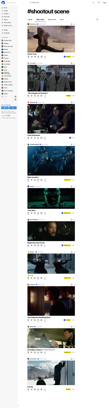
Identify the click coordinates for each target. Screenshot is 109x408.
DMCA (14, 113)
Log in (104, 2)
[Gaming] (9, 55)
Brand (12, 111)
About (2, 111)
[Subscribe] (15, 96)
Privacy (7, 113)
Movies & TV (67, 179)
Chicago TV (33, 284)
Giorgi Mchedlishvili (34, 144)
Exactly (30, 387)
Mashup (68, 56)
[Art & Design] (9, 61)
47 (73, 137)
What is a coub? (8, 25)
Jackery (32, 186)
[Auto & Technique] (9, 90)
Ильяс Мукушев (34, 219)
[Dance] (9, 87)
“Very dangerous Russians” (37, 93)
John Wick (31, 210)
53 (73, 95)
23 (73, 278)
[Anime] (9, 96)
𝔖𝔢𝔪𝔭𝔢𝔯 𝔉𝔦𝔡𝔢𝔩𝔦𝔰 (33, 63)
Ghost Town (32, 54)
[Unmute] (29, 89)
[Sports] (9, 70)
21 (73, 352)
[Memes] (9, 93)
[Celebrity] (9, 78)
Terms (3, 113)
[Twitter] (5, 107)
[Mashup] (9, 49)
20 (73, 213)
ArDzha (32, 326)
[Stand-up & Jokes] (9, 46)
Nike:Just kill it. (33, 177)
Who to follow (7, 22)
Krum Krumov (33, 24)
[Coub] (3, 2)
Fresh (62, 19)
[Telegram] (13, 107)
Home (5, 8)
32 (73, 56)
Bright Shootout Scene (36, 243)
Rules (11, 113)
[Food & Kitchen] (9, 75)
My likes (6, 30)
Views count (52, 19)
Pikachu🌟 (32, 251)
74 (73, 179)
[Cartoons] (9, 58)
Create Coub (35, 2)
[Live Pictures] (9, 64)
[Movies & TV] (9, 52)
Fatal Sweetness (33, 135)
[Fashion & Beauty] (9, 84)
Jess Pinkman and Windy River (38, 317)
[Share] (72, 24)
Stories (5, 19)
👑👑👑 (30, 275)
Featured (6, 13)
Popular (6, 10)
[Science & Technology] (9, 72)
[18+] (15, 99)
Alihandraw (32, 102)
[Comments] (35, 57)
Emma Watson (33, 358)
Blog (6, 111)
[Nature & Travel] (9, 81)
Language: (5, 115)
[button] (97, 19)
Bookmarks (7, 33)
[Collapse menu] (18, 405)
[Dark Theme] (93, 2)
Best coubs (7, 16)
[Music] (9, 67)
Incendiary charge (34, 350)
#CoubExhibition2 (48, 350)
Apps (9, 111)
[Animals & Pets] (9, 40)
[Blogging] (9, 43)
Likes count (40, 19)
